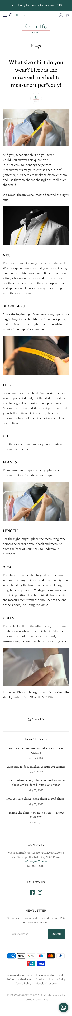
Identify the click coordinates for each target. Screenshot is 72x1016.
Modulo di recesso (46, 983)
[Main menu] (5, 15)
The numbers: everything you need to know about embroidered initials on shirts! (36, 783)
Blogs (36, 46)
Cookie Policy (23, 983)
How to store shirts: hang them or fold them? (36, 799)
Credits (40, 979)
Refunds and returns (19, 979)
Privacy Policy (57, 979)
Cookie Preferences (36, 999)
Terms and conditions (19, 975)
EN (24, 15)
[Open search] (11, 15)
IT (17, 15)
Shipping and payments (50, 975)
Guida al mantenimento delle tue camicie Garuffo (36, 751)
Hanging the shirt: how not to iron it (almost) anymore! (36, 815)
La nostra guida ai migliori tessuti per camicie (36, 767)
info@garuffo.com (36, 861)
